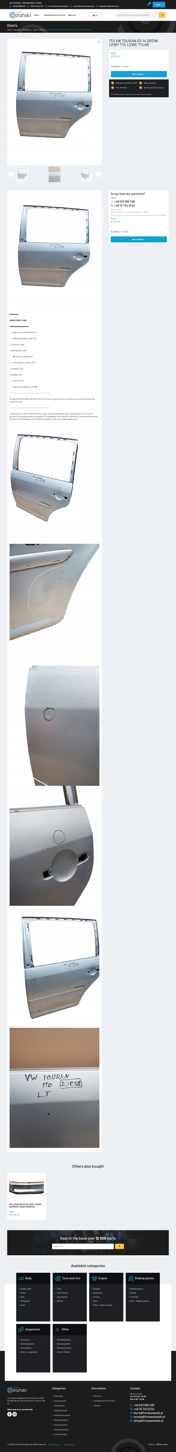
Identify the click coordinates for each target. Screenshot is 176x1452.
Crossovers (25, 1340)
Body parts (27, 29)
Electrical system (64, 1348)
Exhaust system (63, 1344)
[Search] (162, 15)
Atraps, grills (25, 1289)
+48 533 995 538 (18, 6)
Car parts (17, 29)
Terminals (134, 1297)
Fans (95, 1301)
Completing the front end (104, 1401)
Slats (22, 1297)
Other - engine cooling (102, 1305)
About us (97, 1396)
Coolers (96, 1297)
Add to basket (138, 74)
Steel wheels (62, 1293)
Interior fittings (63, 1352)
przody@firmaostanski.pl (83, 6)
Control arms (25, 1348)
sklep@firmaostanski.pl (109, 6)
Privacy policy (54, 1444)
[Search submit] (119, 1246)
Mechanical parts (64, 1340)
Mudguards (25, 1301)
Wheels (60, 1301)
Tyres (59, 1289)
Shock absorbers (27, 1344)
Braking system (144, 1278)
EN (96, 15)
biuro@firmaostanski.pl (58, 6)
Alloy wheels (62, 1297)
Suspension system (62, 1415)
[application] (39, 15)
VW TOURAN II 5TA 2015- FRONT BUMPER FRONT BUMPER (25, 1205)
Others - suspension (28, 1352)
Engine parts (59, 1405)
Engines (96, 1289)
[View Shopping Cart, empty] (148, 5)
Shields (133, 1293)
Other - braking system (139, 1301)
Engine (102, 1278)
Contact (97, 1405)
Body (28, 1278)
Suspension (32, 1329)
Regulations (70, 1444)
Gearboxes (97, 1293)
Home (9, 29)
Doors (35, 29)
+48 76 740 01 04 (36, 6)
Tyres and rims (71, 1278)
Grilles (23, 1293)
